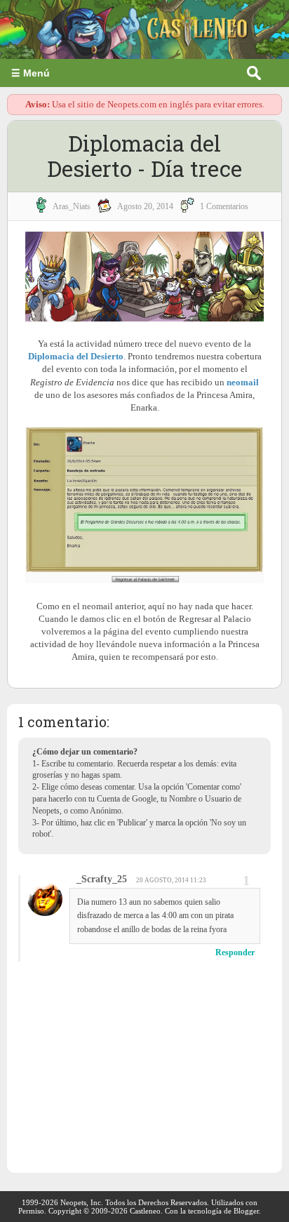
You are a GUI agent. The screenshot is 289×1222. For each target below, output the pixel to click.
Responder (235, 952)
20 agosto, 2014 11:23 (171, 880)
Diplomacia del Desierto (75, 356)
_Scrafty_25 (101, 879)
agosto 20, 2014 (145, 206)
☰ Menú (30, 73)
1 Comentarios (224, 206)
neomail (243, 382)
